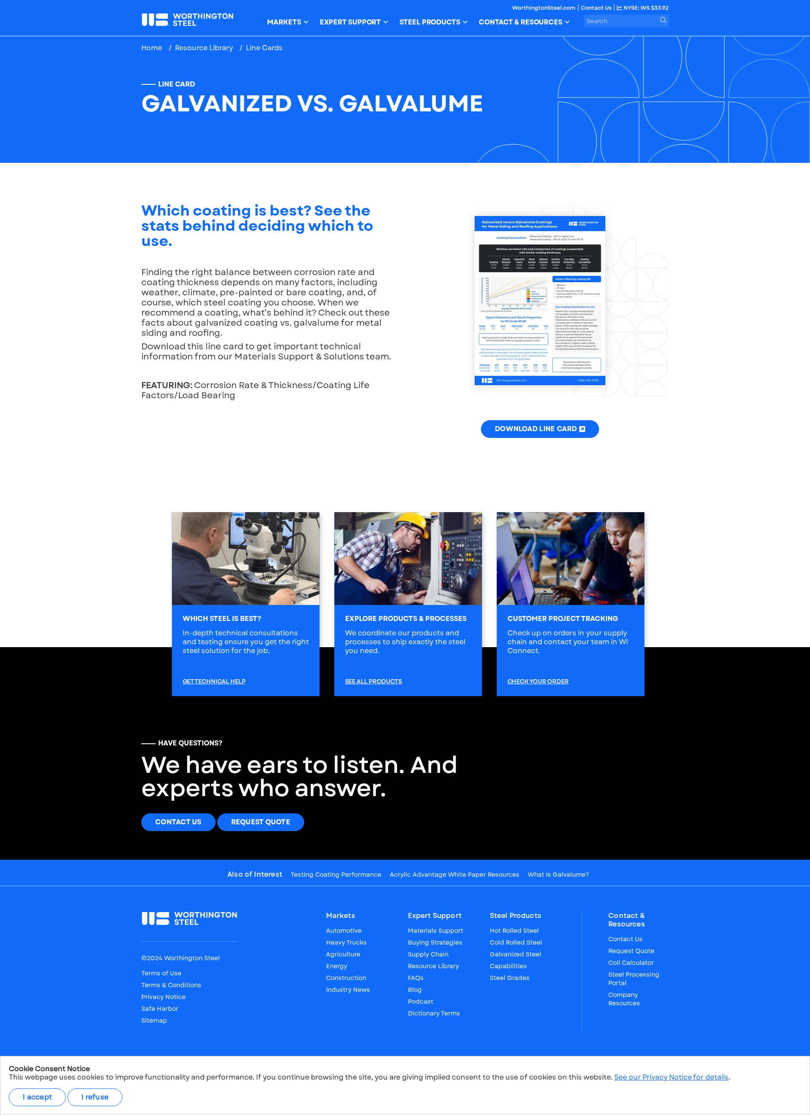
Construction (346, 978)
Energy (336, 966)
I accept (37, 1097)
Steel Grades (509, 978)
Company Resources (624, 999)
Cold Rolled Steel (516, 942)
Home (151, 48)
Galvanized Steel (515, 954)
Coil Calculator (631, 962)
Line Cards (264, 48)
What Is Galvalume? (558, 874)
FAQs (416, 978)
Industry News (348, 989)
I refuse (94, 1097)
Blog (415, 989)
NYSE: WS (645, 8)
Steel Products (515, 916)
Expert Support (435, 916)
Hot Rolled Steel (514, 930)
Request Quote (260, 822)
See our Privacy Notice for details (671, 1077)
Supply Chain (428, 954)
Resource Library (204, 48)
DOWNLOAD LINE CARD (536, 429)
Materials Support (435, 930)
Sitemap (154, 1020)
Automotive (344, 930)
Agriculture (343, 954)
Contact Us (597, 8)
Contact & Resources (626, 920)
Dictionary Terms (434, 1013)
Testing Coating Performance (336, 874)
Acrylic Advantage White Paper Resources (454, 874)
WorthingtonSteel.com (543, 8)
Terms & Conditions (171, 985)
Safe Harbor (159, 1008)
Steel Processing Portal (633, 978)
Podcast (420, 1001)
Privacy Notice (163, 997)
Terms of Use (161, 973)
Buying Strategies (435, 942)
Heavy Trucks (346, 942)
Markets (340, 916)
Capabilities (508, 966)
